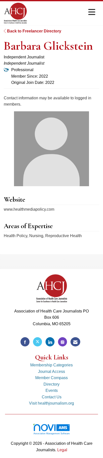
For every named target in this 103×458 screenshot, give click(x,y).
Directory (52, 384)
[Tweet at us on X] (37, 341)
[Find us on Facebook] (25, 341)
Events (52, 390)
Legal (62, 450)
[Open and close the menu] (63, 12)
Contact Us (52, 397)
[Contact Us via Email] (75, 341)
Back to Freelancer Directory (33, 31)
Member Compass (51, 378)
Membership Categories (51, 365)
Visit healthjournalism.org (51, 403)
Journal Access (51, 371)
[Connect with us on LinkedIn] (50, 341)
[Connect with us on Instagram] (62, 341)
